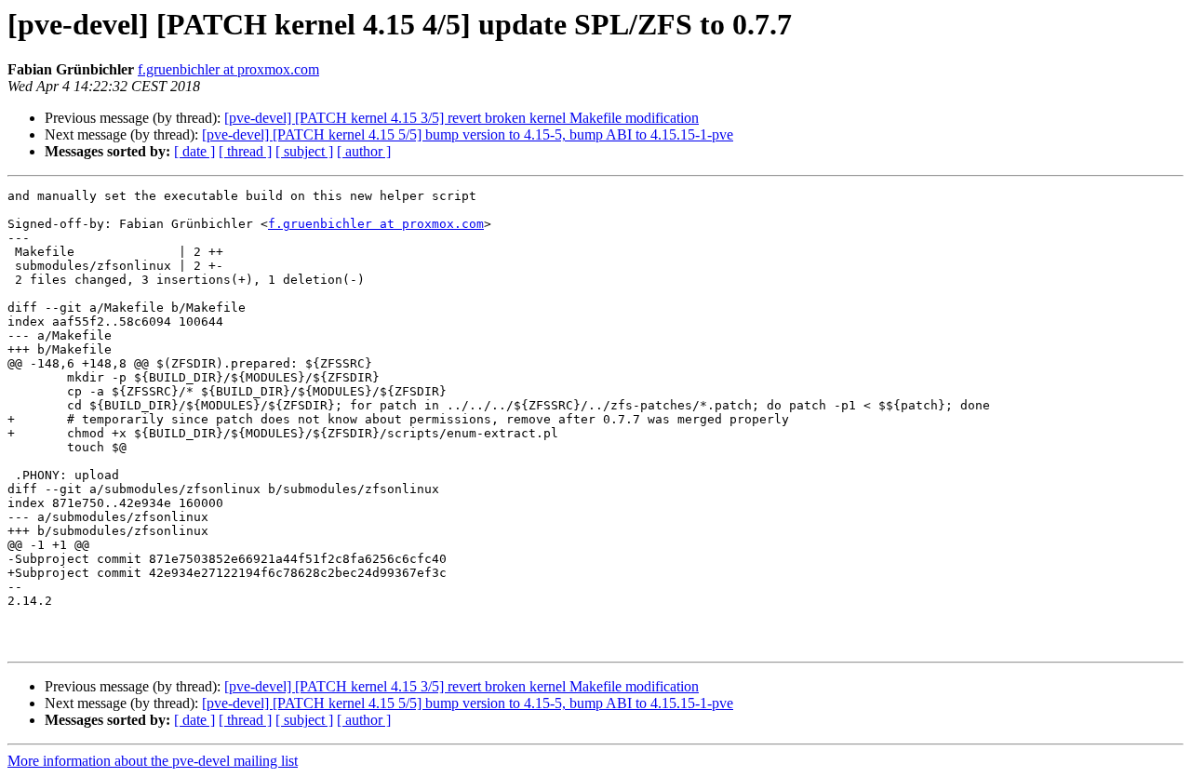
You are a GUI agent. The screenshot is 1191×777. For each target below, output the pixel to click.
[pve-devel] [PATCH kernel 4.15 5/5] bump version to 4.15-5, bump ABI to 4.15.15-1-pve (467, 134)
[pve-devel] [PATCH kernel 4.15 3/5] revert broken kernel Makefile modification (461, 118)
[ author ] (364, 151)
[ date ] (194, 151)
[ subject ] (304, 151)
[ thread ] (245, 151)
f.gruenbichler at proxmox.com (228, 69)
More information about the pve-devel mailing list (152, 761)
